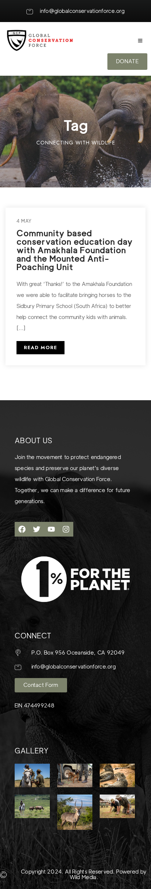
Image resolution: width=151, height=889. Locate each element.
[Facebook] (22, 529)
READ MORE (40, 347)
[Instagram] (66, 529)
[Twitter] (36, 529)
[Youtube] (51, 529)
